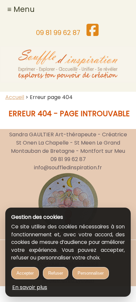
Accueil (14, 97)
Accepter (25, 273)
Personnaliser (91, 273)
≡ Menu (21, 9)
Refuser (55, 273)
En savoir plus (29, 287)
